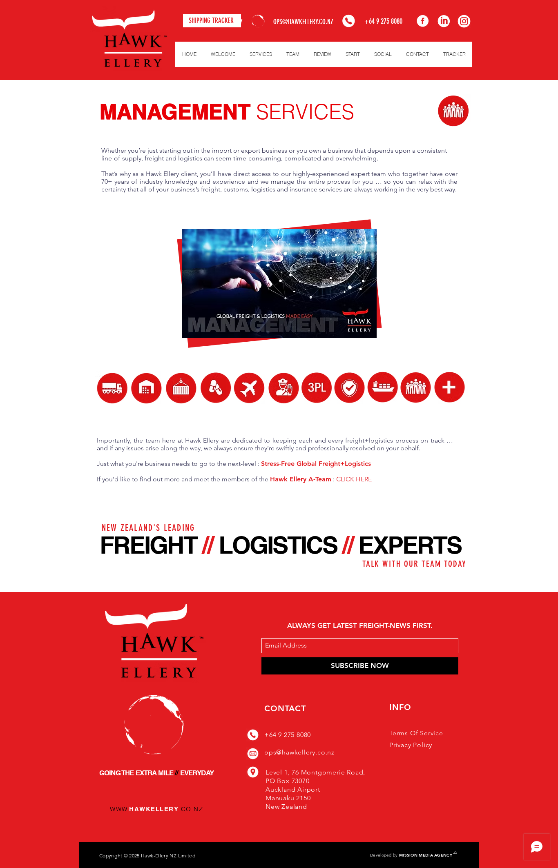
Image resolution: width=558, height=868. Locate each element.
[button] (260, 54)
